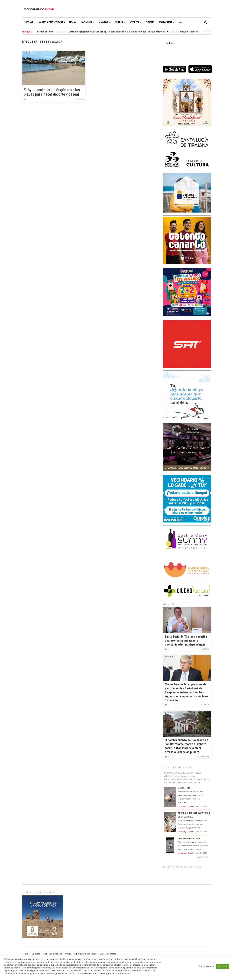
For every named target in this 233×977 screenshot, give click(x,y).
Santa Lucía (86, 22)
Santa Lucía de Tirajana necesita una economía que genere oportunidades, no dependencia (186, 640)
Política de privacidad (52, 954)
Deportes (134, 22)
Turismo (150, 22)
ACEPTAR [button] (222, 966)
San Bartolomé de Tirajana (51, 22)
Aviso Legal (70, 954)
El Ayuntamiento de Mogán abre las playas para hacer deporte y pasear (52, 92)
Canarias (205, 649)
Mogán (72, 22)
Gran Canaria (165, 22)
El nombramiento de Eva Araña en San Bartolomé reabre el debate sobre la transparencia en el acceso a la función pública (186, 746)
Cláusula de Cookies (87, 954)
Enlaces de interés (108, 954)
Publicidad (35, 954)
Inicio (25, 954)
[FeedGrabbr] (187, 857)
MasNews (103, 22)
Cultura (119, 22)
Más (181, 22)
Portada (28, 22)
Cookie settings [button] (206, 966)
